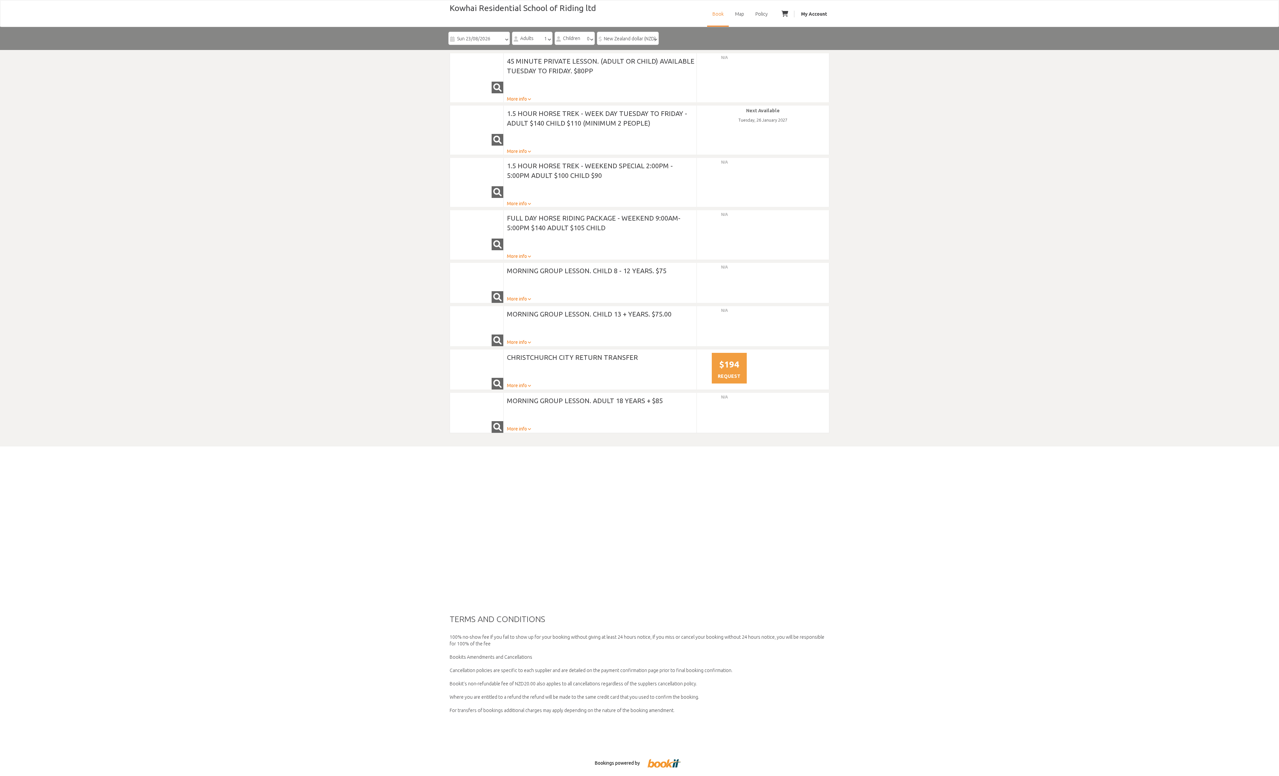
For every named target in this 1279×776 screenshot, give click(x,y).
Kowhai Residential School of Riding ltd (523, 8)
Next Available (763, 110)
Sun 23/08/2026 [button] (473, 38)
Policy (761, 14)
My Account (814, 14)
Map (739, 14)
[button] (476, 73)
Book (718, 14)
